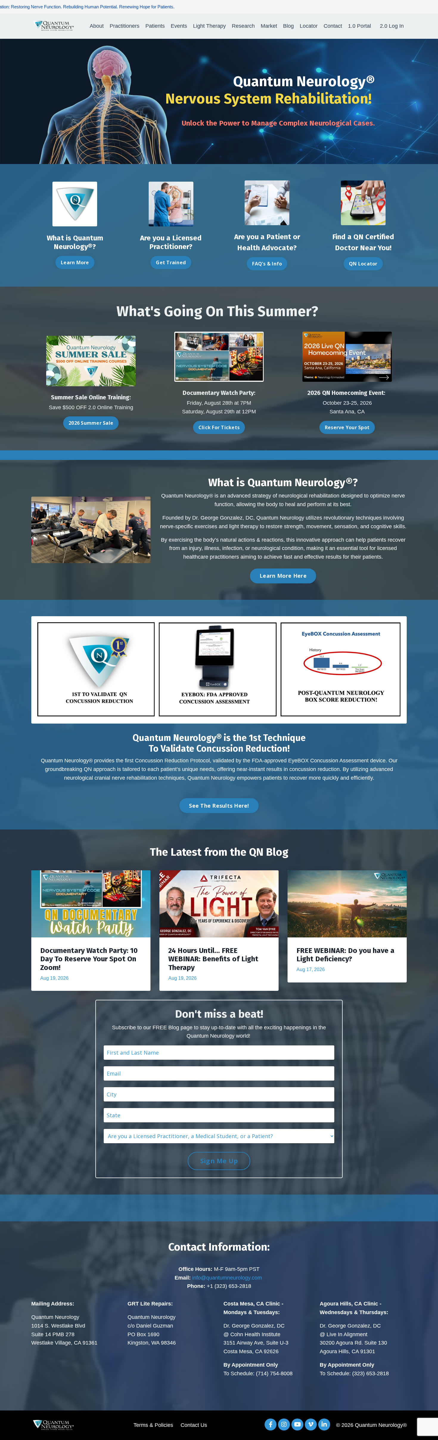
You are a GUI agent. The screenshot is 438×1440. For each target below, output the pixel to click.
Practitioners (124, 26)
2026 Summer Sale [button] (91, 423)
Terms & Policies (153, 1425)
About (97, 26)
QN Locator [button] (363, 263)
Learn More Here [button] (283, 575)
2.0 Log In (392, 26)
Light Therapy (209, 26)
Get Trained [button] (171, 262)
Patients (155, 26)
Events (179, 26)
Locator (309, 26)
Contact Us (194, 1425)
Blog (288, 26)
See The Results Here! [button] (219, 805)
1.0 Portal (359, 26)
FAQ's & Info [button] (267, 263)
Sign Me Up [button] (219, 1160)
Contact (333, 26)
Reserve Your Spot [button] (347, 427)
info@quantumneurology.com (227, 1278)
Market (269, 26)
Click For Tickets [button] (219, 427)
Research (243, 26)
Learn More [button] (75, 262)
